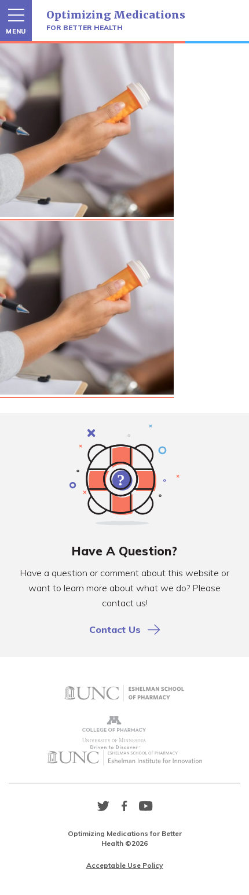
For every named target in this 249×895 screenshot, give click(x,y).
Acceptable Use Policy (124, 865)
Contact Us (115, 629)
